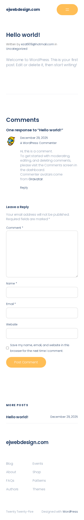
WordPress (70, 512)
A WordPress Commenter (38, 143)
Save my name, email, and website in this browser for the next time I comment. (39, 348)
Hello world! (17, 417)
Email (11, 304)
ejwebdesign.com (23, 9)
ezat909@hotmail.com (37, 44)
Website (12, 324)
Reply (24, 188)
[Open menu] (67, 9)
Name (11, 283)
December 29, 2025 (34, 138)
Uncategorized (16, 49)
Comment (14, 228)
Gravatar (36, 179)
